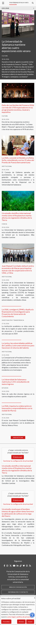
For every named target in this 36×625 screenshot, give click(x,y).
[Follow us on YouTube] (14, 565)
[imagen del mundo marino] (18, 200)
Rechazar (21, 621)
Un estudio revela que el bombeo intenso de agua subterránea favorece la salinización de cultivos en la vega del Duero (18, 512)
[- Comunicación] (18, 3)
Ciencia (4, 224)
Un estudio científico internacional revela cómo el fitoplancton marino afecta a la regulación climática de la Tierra (17, 216)
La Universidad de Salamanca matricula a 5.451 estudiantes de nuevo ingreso (15, 381)
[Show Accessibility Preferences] (32, 615)
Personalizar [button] (6, 621)
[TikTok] (21, 565)
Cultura (5, 56)
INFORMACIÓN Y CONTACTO (18, 592)
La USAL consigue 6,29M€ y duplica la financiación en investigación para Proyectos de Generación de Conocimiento (17, 313)
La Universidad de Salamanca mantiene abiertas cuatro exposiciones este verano (16, 46)
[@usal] (27, 565)
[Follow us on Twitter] (11, 565)
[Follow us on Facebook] (4, 565)
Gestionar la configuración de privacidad (18, 461)
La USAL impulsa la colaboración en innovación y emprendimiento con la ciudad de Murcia (17, 408)
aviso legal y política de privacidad (20, 617)
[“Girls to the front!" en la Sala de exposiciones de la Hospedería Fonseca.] (18, 24)
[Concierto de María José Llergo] (18, 92)
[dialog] (18, 610)
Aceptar (30, 621)
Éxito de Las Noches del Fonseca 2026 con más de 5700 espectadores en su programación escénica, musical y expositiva (18, 108)
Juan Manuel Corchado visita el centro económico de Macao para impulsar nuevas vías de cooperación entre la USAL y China (18, 269)
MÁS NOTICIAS (18, 437)
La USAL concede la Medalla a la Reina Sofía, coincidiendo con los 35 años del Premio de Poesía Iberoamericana (18, 160)
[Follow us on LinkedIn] (17, 565)
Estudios (5, 388)
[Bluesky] (24, 565)
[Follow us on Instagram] (7, 565)
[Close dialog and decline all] (34, 597)
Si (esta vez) (17, 457)
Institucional (7, 166)
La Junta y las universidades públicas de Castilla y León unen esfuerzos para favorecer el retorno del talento (18, 345)
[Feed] (30, 565)
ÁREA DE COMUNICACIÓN (18, 587)
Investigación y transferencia (13, 320)
